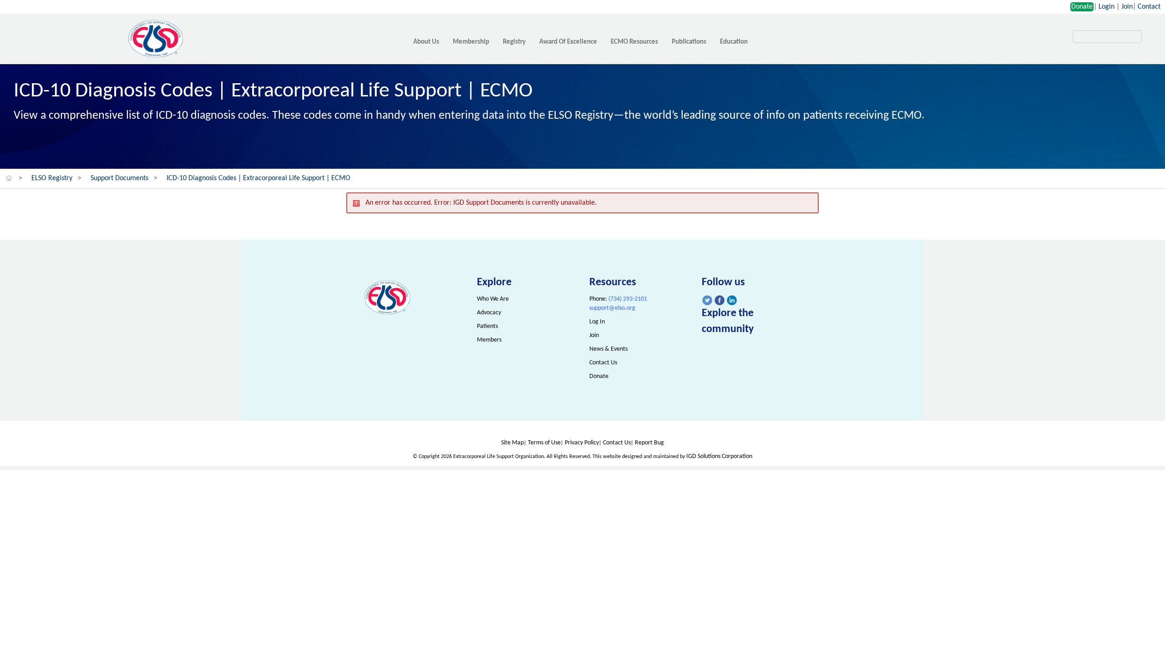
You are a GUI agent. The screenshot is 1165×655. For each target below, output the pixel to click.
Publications (689, 42)
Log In (597, 321)
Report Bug (649, 442)
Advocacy (489, 312)
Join (1127, 6)
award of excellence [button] (568, 42)
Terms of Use (544, 442)
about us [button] (426, 42)
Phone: (618, 299)
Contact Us (603, 362)
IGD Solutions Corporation (719, 456)
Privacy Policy (582, 442)
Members (489, 340)
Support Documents (119, 178)
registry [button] (514, 42)
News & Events (608, 349)
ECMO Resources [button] (634, 42)
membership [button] (471, 42)
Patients (487, 326)
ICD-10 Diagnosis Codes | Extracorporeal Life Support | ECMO (258, 178)
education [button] (734, 42)
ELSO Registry (51, 178)
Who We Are (493, 299)
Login (1106, 6)
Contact (1149, 6)
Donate (1082, 6)
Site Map (512, 442)
